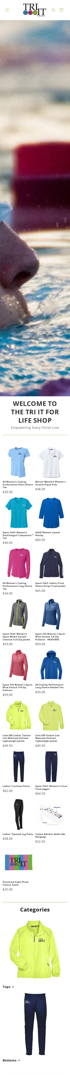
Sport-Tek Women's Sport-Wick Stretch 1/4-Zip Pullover (18, 687)
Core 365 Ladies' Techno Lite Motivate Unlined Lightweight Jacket (17, 738)
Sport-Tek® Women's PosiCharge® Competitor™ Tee (18, 535)
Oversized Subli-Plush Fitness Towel (16, 883)
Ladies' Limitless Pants (16, 786)
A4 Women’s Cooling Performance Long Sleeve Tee (17, 586)
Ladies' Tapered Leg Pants (18, 834)
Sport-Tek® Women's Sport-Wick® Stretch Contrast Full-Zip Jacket (16, 636)
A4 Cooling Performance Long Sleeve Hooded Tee (49, 686)
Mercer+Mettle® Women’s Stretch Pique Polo (50, 483)
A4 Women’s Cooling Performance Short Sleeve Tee (18, 484)
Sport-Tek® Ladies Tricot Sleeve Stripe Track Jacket (50, 584)
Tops (6, 987)
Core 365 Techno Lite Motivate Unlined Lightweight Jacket (47, 738)
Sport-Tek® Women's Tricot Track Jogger (51, 787)
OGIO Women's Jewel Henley (47, 534)
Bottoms (9, 1060)
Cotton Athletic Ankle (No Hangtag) (50, 835)
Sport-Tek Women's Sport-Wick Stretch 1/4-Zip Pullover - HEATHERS (50, 636)
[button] (7, 10)
